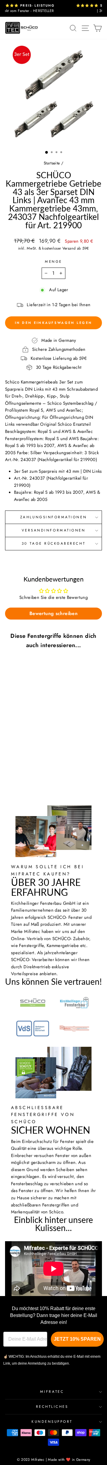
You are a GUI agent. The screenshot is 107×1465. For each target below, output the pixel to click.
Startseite (52, 163)
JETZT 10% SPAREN (77, 1339)
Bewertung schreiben (53, 613)
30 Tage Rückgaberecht (53, 543)
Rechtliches (52, 1406)
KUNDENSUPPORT (52, 1421)
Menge (53, 261)
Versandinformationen (54, 530)
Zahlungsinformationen (53, 516)
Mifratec (52, 1391)
